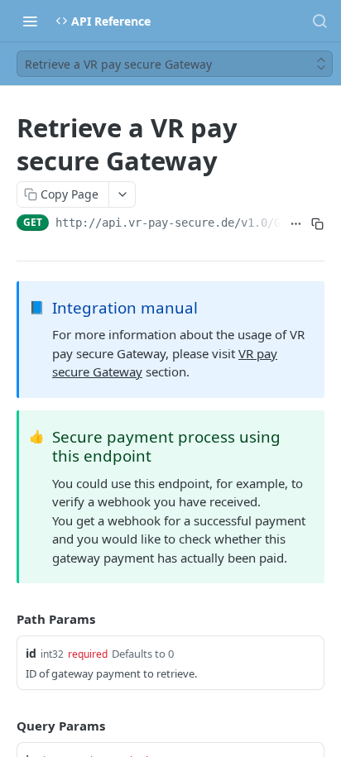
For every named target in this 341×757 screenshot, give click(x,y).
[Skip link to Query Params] (5, 726)
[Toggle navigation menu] (30, 20)
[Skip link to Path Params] (5, 619)
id (31, 653)
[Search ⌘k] (319, 20)
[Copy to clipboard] (317, 224)
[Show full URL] (296, 224)
